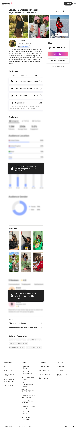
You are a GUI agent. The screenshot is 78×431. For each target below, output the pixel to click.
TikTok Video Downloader (25, 418)
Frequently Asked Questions (62, 375)
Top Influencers (44, 370)
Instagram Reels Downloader (26, 412)
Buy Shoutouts (44, 378)
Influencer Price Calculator (26, 367)
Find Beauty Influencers (34, 347)
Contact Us (60, 366)
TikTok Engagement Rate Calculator (27, 390)
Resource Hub (8, 370)
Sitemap (29, 426)
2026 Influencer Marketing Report (9, 380)
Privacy (17, 426)
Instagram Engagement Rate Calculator (27, 384)
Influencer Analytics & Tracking (28, 407)
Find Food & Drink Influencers (18, 343)
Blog (5, 366)
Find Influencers (44, 366)
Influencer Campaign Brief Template (28, 396)
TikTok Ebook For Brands (9, 375)
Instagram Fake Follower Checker (27, 372)
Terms (23, 426)
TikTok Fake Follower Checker (28, 378)
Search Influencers (45, 374)
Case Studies (8, 385)
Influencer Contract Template (27, 401)
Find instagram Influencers (17, 340)
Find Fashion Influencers (16, 347)
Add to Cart (57, 54)
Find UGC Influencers (34, 340)
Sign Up (68, 4)
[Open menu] (75, 3)
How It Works (61, 370)
